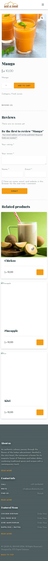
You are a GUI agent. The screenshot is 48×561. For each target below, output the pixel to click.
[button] (42, 18)
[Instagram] (39, 430)
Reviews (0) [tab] (7, 105)
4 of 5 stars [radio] (10, 148)
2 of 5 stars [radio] (5, 148)
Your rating (8, 145)
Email (28, 169)
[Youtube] (45, 430)
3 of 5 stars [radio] (8, 148)
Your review (8, 154)
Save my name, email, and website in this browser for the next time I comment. (22, 183)
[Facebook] (36, 430)
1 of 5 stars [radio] (3, 148)
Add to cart (24, 85)
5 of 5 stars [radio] (13, 148)
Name (5, 169)
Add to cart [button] (39, 272)
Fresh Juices (16, 94)
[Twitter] (42, 430)
